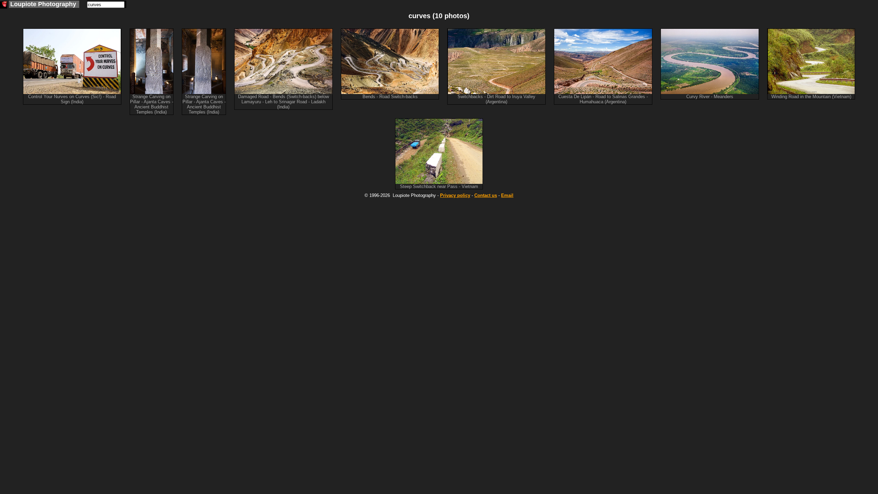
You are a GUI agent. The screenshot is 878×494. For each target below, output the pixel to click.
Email (507, 195)
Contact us (485, 195)
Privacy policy (455, 195)
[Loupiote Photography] (3, 5)
